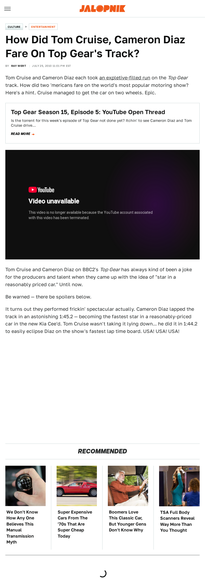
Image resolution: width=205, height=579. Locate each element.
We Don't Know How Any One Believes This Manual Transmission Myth (22, 527)
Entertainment (43, 26)
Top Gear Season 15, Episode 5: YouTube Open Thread (88, 111)
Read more (20, 133)
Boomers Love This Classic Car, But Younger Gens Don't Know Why (127, 521)
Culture (14, 26)
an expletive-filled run (124, 77)
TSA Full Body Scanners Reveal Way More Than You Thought (177, 521)
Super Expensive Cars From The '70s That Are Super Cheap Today (75, 524)
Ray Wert (18, 65)
